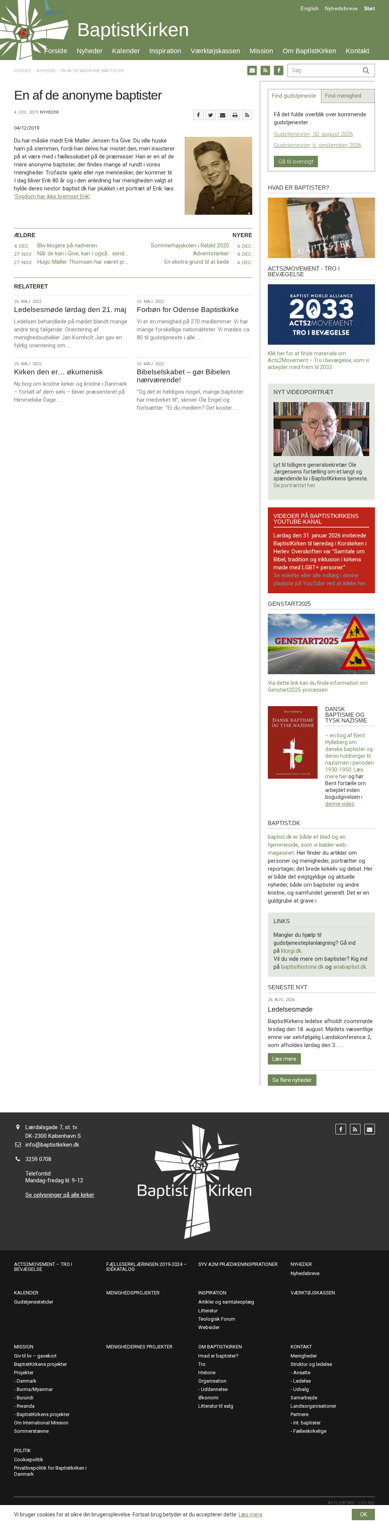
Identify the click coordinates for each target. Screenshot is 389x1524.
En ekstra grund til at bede (196, 261)
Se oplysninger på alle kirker (59, 1194)
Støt (369, 8)
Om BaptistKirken (309, 51)
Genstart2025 (289, 603)
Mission (261, 51)
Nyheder (90, 51)
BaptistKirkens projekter (40, 1364)
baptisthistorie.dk (302, 966)
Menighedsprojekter (133, 1293)
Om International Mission (41, 1423)
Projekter (23, 1372)
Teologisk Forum (216, 1319)
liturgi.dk (291, 950)
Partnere (299, 1414)
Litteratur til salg (215, 1406)
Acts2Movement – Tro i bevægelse (43, 1266)
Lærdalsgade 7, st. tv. (51, 1127)
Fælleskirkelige (309, 1431)
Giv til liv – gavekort (35, 1356)
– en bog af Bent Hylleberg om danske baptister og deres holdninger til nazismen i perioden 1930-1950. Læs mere (349, 755)
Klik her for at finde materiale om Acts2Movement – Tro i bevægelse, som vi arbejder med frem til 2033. (318, 360)
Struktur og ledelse (311, 1364)
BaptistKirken (133, 29)
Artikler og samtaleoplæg (226, 1302)
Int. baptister (307, 1423)
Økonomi (208, 1397)
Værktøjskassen (215, 51)
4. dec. (21, 246)
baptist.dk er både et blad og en (307, 836)
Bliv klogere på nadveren (67, 245)
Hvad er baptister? (298, 187)
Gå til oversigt (295, 161)
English (309, 8)
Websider (209, 1327)
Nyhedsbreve (341, 8)
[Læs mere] (247, 115)
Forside (55, 51)
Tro (202, 1364)
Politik (22, 1450)
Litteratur (208, 1310)
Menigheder (304, 1356)
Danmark (26, 1381)
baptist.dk (284, 823)
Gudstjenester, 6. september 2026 (317, 145)
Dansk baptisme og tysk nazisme (346, 715)
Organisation (212, 1381)
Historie (206, 1372)
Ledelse (302, 1381)
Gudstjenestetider (33, 1302)
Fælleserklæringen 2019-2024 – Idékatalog (146, 1266)
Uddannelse (214, 1389)
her (343, 776)
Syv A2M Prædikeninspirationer (238, 1264)
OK (363, 1514)
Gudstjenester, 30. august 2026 (313, 134)
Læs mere (284, 1059)
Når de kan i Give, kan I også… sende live (87, 253)
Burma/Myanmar (35, 1389)
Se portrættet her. (295, 485)
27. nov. (23, 254)
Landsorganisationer (313, 1406)
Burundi (25, 1397)
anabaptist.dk (349, 966)
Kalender (126, 51)
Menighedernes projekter (139, 1347)
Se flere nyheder (292, 1080)
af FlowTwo (341, 1502)
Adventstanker (211, 253)
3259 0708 (38, 1159)
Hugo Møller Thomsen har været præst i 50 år (94, 261)
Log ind (366, 1502)
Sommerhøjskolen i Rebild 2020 (190, 245)
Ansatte (301, 1372)
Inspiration (165, 51)
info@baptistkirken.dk (52, 1144)
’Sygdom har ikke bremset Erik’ (52, 196)
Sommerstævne (31, 1431)
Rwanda (26, 1406)
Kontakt (357, 51)
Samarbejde (304, 1397)
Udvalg (301, 1389)
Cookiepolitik (28, 1459)
